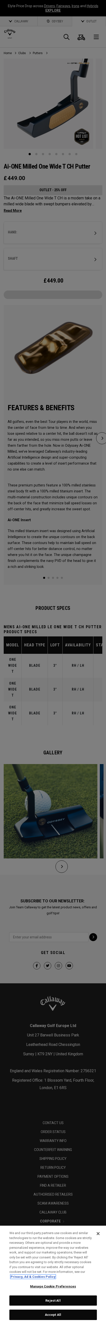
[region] (53, 1275)
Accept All (53, 1315)
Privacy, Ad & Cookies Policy (33, 1277)
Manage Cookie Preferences (53, 1286)
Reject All (52, 1300)
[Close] (98, 1233)
